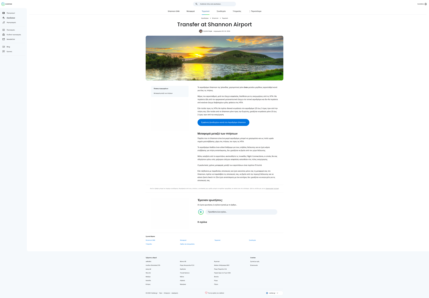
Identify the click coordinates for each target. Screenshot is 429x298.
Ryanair (217, 261)
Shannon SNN (173, 11)
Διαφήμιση (175, 293)
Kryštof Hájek (207, 31)
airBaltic (148, 261)
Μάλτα (182, 277)
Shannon (215, 18)
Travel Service (184, 273)
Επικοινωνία (254, 265)
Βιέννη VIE (183, 261)
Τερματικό (205, 11)
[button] (238, 212)
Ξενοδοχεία (221, 11)
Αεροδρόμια (204, 18)
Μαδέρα (148, 277)
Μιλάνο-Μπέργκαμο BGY (221, 265)
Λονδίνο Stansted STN (153, 265)
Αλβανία (182, 280)
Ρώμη (216, 280)
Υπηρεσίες (237, 11)
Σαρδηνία (183, 269)
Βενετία (216, 277)
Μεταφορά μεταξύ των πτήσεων (163, 93)
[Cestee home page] (6, 4)
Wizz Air (148, 273)
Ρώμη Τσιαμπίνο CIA (220, 269)
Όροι (160, 293)
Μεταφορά (191, 11)
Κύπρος (148, 284)
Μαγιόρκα (183, 284)
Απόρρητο (167, 293)
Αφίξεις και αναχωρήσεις (187, 244)
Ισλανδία (148, 280)
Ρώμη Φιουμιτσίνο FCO (187, 265)
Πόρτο (216, 284)
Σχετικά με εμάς (254, 261)
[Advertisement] (170, 115)
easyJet (148, 269)
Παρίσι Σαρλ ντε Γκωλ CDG (222, 273)
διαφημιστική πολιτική (272, 188)
